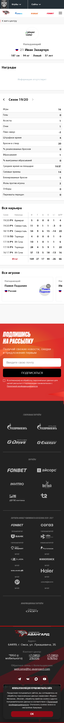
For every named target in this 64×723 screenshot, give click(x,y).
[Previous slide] (4, 99)
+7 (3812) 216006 (34, 657)
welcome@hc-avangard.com (32, 669)
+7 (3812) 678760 (52, 657)
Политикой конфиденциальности (22, 386)
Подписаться (32, 373)
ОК (32, 714)
